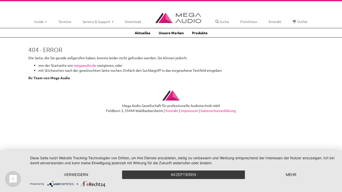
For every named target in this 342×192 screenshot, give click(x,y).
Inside (39, 21)
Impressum (189, 110)
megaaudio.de (85, 65)
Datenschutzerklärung (218, 110)
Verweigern (76, 174)
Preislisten (248, 21)
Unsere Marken (171, 32)
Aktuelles (142, 32)
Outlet (302, 21)
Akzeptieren (183, 174)
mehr (291, 174)
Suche (224, 21)
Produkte (200, 32)
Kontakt (275, 21)
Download (133, 21)
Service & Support (97, 21)
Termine (64, 21)
